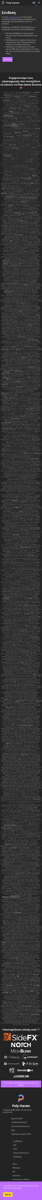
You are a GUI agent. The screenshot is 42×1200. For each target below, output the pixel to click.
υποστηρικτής (14, 17)
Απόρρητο (16, 1168)
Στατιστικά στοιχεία (21, 1153)
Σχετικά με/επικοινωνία (20, 1126)
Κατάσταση (17, 1157)
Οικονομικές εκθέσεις (21, 1179)
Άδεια (15, 1164)
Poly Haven (12, 2)
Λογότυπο (16, 1175)
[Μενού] (39, 2)
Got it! (8, 1194)
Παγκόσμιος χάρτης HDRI (21, 1134)
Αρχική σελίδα (16, 1118)
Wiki (14, 1145)
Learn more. (17, 1188)
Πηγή (15, 1149)
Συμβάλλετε (18, 1141)
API (14, 1172)
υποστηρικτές (11, 81)
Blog (13, 1130)
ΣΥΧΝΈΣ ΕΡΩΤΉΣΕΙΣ (19, 1122)
